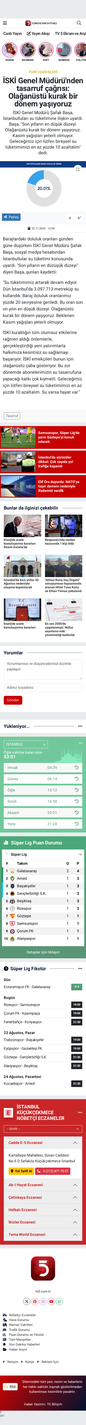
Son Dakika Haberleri (24, 1344)
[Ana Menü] (5, 23)
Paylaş (14, 217)
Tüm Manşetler (20, 1340)
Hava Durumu (19, 1320)
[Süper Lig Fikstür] (80, 968)
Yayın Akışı (40, 33)
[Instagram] (43, 1301)
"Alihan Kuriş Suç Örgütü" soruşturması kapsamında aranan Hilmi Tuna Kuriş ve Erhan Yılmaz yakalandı (63, 585)
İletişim (12, 1362)
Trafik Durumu (19, 1330)
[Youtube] (51, 1301)
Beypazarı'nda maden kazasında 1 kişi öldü (60, 541)
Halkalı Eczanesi (23, 1210)
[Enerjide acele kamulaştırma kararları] (22, 609)
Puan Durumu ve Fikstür (26, 1335)
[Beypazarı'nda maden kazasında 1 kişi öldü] (63, 525)
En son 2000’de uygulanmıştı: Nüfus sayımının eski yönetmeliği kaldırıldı (60, 629)
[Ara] (79, 23)
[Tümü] (80, 726)
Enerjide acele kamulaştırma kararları (20, 625)
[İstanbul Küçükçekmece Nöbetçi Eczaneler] (80, 1112)
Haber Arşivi (18, 1349)
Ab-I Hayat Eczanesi (26, 1185)
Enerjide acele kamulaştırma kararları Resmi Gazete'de (20, 543)
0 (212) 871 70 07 (55, 1171)
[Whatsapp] (59, 1301)
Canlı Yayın (12, 33)
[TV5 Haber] (41, 23)
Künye (29, 1362)
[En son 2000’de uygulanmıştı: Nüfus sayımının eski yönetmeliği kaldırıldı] (63, 609)
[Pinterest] (35, 1301)
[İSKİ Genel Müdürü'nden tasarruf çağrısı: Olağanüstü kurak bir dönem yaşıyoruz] (43, 186)
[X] (26, 1301)
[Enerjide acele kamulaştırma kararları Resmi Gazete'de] (22, 525)
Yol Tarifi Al (23, 1171)
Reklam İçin (50, 1362)
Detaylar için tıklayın (43, 952)
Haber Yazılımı (34, 1404)
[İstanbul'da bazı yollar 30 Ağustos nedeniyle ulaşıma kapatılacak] (22, 565)
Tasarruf (12, 416)
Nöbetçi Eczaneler (22, 1315)
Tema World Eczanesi (27, 1234)
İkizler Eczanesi (22, 1222)
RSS (12, 1387)
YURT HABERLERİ (43, 72)
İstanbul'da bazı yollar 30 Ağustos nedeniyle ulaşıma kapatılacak (21, 583)
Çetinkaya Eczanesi (25, 1197)
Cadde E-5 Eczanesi (26, 1142)
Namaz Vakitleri (21, 1325)
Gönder (13, 700)
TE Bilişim (54, 1404)
